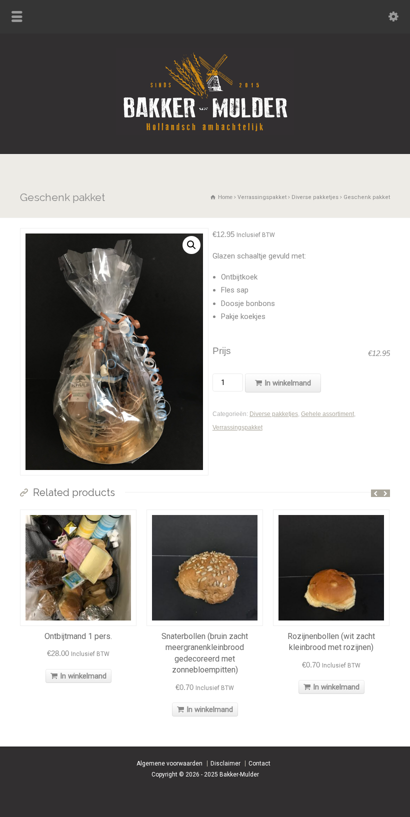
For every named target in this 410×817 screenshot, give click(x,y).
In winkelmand (287, 383)
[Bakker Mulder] (205, 132)
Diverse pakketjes (315, 197)
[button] (191, 245)
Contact (259, 763)
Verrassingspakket (262, 197)
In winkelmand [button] (83, 676)
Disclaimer (225, 763)
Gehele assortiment (327, 414)
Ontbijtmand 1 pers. (78, 636)
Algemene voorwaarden (169, 763)
